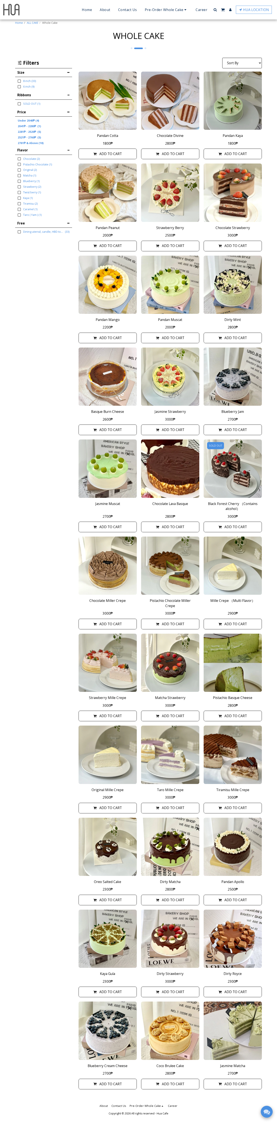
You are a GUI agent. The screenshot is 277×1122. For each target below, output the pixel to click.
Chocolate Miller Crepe (107, 600)
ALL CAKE (32, 23)
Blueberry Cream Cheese (107, 1065)
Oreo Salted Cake (107, 881)
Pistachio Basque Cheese (232, 697)
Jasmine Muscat (107, 503)
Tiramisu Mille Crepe (232, 789)
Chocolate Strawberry (233, 227)
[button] (215, 9)
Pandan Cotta (107, 135)
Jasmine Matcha (232, 1065)
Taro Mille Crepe (170, 789)
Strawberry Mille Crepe (107, 697)
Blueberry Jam (232, 411)
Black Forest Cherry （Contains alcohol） (233, 506)
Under (28, 120)
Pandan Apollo (232, 881)
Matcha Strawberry (170, 697)
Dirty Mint (232, 319)
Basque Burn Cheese (107, 411)
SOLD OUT (215, 445)
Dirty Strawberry (170, 973)
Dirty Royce (233, 973)
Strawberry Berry (170, 227)
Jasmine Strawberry (170, 411)
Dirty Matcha (170, 881)
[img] (108, 101)
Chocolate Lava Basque (170, 503)
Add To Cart (110, 153)
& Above (30, 143)
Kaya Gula (107, 973)
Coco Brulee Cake (170, 1065)
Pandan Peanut (108, 227)
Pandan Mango (108, 319)
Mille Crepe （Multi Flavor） (232, 600)
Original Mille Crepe (108, 789)
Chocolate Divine (170, 135)
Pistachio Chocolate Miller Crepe (170, 603)
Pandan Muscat (170, 319)
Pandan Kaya (233, 135)
